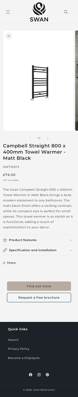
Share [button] (11, 263)
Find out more (39, 286)
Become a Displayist (24, 358)
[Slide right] (47, 138)
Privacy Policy (18, 349)
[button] (8, 12)
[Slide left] (30, 138)
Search (13, 340)
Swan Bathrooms (44, 389)
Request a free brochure (39, 297)
